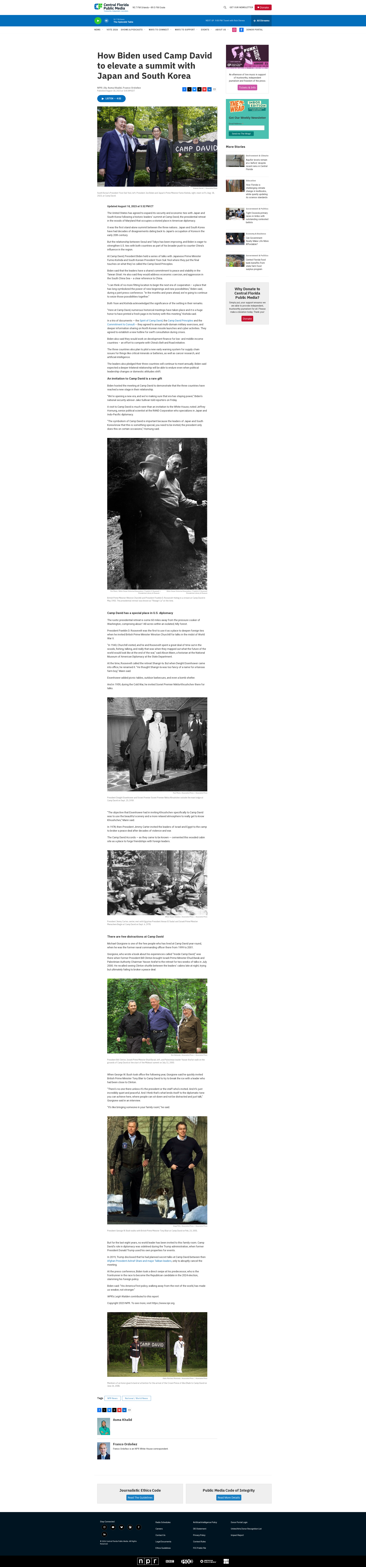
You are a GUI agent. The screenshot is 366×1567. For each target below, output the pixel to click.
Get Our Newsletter (241, 7)
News (97, 30)
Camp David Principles (180, 320)
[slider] (111, 20)
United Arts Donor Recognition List (246, 1529)
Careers (159, 1529)
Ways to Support (185, 30)
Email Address (236, 123)
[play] (98, 20)
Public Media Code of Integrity (229, 1490)
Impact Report (237, 1535)
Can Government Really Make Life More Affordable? (257, 241)
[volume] (106, 21)
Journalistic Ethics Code (140, 1490)
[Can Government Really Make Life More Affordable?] (235, 239)
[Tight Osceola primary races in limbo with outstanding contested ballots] (235, 214)
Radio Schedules (163, 1522)
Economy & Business (256, 233)
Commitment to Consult (121, 324)
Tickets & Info (247, 87)
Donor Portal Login (239, 1522)
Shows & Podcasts (132, 30)
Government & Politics (257, 208)
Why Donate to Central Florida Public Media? (247, 293)
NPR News (113, 1398)
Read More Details (229, 1497)
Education (251, 180)
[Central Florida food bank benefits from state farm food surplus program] (235, 261)
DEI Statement (199, 1529)
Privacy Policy (199, 1535)
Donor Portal (254, 30)
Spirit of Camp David (151, 320)
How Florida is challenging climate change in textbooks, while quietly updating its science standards (257, 191)
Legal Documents (163, 1542)
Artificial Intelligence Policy (205, 1522)
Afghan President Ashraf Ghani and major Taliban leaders (139, 1260)
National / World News (136, 1398)
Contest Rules (199, 1542)
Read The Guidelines (140, 1497)
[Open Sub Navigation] (103, 30)
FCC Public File (199, 1548)
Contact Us (160, 1535)
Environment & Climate (257, 155)
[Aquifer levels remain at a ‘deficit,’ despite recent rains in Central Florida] (235, 161)
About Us (220, 30)
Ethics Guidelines (163, 1548)
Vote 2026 (112, 30)
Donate (264, 7)
